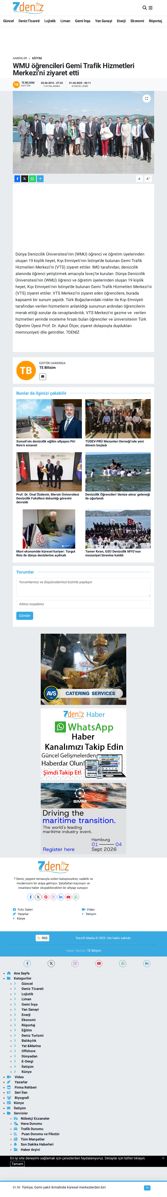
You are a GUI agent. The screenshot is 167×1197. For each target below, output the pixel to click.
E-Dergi (27, 1061)
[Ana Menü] (151, 8)
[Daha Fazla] (40, 178)
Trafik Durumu (32, 1129)
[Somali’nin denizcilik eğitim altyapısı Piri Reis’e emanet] (49, 418)
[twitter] (51, 963)
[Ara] (145, 8)
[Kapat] (164, 1158)
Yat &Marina (31, 1046)
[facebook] (27, 963)
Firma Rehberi (25, 1087)
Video (91, 909)
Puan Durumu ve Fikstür (40, 1134)
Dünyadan (29, 1056)
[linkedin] (146, 963)
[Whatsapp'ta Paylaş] (32, 178)
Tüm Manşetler (33, 1139)
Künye (21, 918)
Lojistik (50, 21)
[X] (38, 897)
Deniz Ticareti (29, 21)
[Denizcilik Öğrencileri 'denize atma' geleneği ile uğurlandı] (118, 472)
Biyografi (21, 1098)
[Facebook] (30, 897)
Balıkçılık (28, 1041)
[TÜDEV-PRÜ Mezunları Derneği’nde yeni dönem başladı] (118, 418)
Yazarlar (23, 914)
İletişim (91, 914)
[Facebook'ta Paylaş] (17, 178)
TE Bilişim (94, 950)
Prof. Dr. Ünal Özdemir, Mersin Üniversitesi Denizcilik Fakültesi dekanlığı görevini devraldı (47, 498)
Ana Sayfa (22, 973)
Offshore (28, 1051)
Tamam (17, 1164)
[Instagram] (53, 897)
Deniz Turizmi (32, 1035)
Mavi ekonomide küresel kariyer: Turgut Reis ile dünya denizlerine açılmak (45, 553)
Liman (65, 21)
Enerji (121, 21)
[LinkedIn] (60, 897)
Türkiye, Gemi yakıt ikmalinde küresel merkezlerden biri (64, 1187)
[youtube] (98, 963)
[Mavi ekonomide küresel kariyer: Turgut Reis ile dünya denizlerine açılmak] (49, 529)
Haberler (20, 58)
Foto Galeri (25, 909)
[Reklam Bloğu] (83, 669)
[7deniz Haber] (28, 8)
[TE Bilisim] (26, 370)
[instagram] (75, 963)
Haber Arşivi (30, 1150)
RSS (44, 938)
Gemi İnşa (82, 21)
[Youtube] (68, 897)
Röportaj (155, 21)
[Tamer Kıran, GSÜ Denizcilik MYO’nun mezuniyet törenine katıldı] (118, 529)
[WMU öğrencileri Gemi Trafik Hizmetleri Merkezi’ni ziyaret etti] (83, 132)
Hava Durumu (31, 1124)
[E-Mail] (42, 376)
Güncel (8, 21)
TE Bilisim (47, 367)
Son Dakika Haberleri (37, 1144)
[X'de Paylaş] (24, 178)
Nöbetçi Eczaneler (35, 1118)
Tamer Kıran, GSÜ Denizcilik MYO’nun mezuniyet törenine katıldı (113, 553)
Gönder (25, 616)
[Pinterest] (45, 897)
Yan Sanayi (103, 21)
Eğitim (37, 58)
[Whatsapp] (76, 897)
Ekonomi (137, 21)
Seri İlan (20, 1092)
